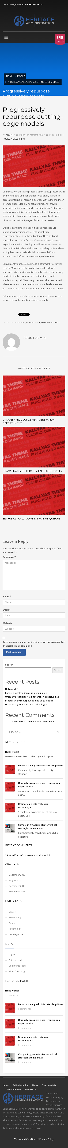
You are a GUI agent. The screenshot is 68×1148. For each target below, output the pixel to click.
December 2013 (17, 885)
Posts (12, 923)
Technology (15, 928)
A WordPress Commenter (25, 721)
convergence (33, 322)
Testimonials (49, 1085)
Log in (12, 954)
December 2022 (17, 874)
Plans (35, 1085)
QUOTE (60, 39)
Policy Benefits (20, 1085)
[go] (58, 731)
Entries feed (15, 960)
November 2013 (17, 891)
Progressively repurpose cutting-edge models (29, 700)
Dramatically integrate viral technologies (32, 471)
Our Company (14, 1089)
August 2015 (15, 880)
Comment (9, 557)
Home (6, 1085)
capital (21, 322)
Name (7, 596)
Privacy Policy (46, 1139)
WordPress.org (17, 971)
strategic (55, 322)
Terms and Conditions (25, 1139)
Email (6, 609)
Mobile (6, 139)
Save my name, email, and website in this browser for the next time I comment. (34, 643)
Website (7, 623)
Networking (18, 139)
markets (45, 322)
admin (9, 135)
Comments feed (17, 965)
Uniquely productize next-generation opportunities (32, 696)
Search (9, 664)
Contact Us (30, 1089)
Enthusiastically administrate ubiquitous (31, 518)
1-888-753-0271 (34, 4)
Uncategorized (16, 934)
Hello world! (11, 689)
